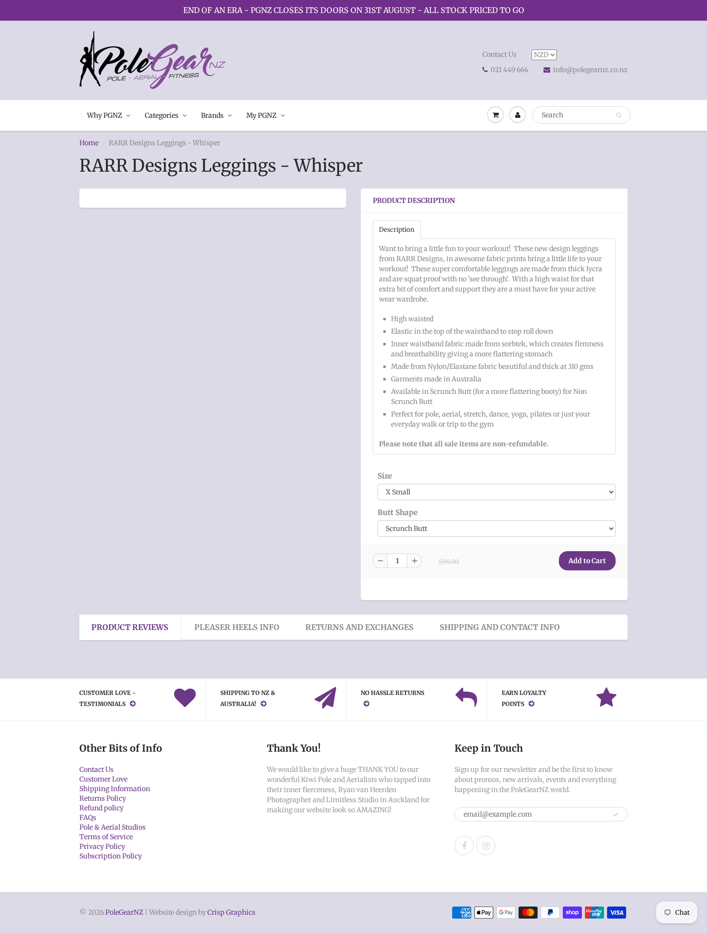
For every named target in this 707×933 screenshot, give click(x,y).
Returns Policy (102, 798)
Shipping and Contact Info (500, 627)
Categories (161, 115)
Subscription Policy (110, 856)
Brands (212, 115)
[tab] (397, 229)
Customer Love (103, 779)
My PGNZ (261, 115)
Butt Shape (397, 512)
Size (385, 475)
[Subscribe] (615, 814)
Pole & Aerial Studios (112, 827)
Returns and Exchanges (359, 627)
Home (89, 143)
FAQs (87, 817)
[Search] (619, 115)
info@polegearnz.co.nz (590, 69)
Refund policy (101, 808)
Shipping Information (114, 788)
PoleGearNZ (124, 912)
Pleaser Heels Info (236, 627)
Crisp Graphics (231, 912)
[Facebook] (464, 845)
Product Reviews (129, 627)
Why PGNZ (104, 115)
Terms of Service (106, 836)
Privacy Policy (102, 846)
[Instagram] (485, 845)
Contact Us (499, 54)
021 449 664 (510, 69)
